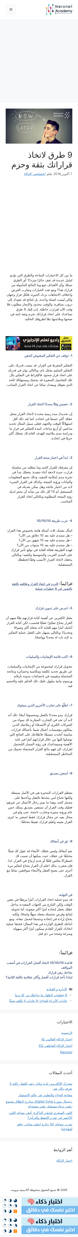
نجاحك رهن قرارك (60, 972)
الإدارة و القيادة (57, 989)
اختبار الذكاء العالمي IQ (56, 1039)
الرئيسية (66, 1033)
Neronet (66, 1052)
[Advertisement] (39, 62)
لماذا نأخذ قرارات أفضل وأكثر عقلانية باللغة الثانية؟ (39, 977)
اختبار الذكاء (64, 1161)
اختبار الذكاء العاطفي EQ (55, 1046)
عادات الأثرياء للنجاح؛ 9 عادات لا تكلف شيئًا (38, 1001)
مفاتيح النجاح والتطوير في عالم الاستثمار (45, 1095)
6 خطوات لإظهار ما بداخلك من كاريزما (41, 995)
